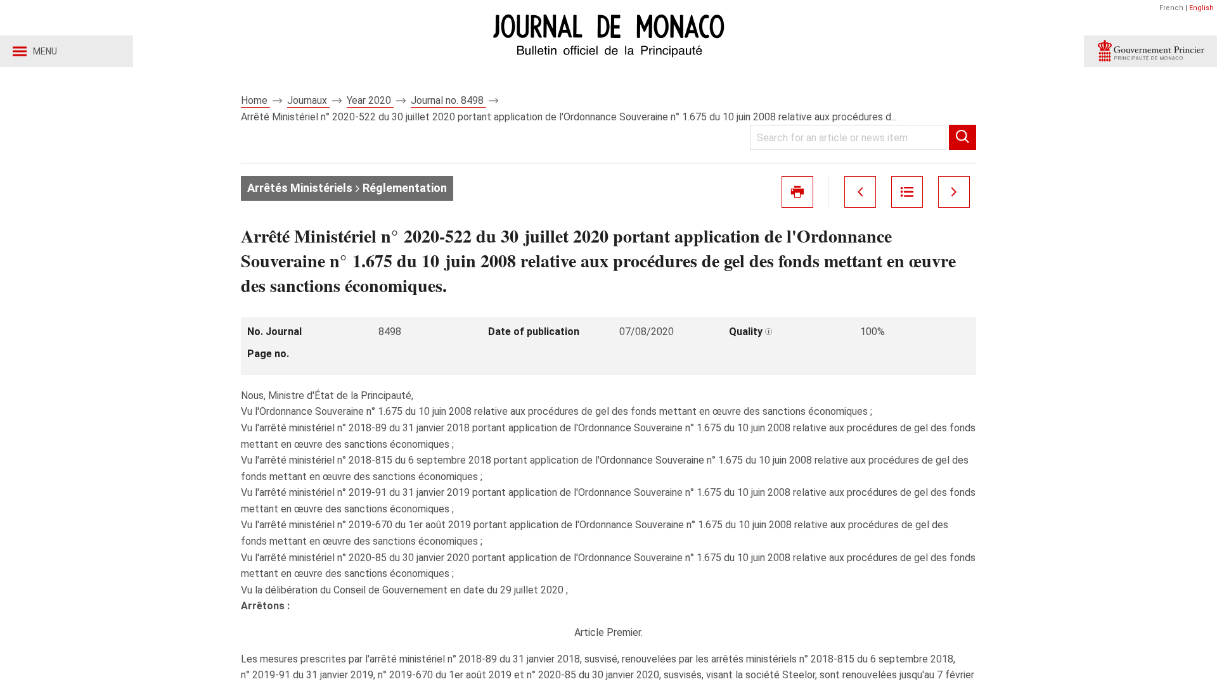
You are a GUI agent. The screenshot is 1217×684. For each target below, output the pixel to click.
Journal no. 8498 (448, 100)
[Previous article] (860, 192)
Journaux (308, 100)
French (1171, 8)
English (1201, 8)
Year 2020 (370, 100)
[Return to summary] (907, 192)
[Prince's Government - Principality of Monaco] (1150, 51)
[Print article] (797, 192)
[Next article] (954, 192)
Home (255, 100)
